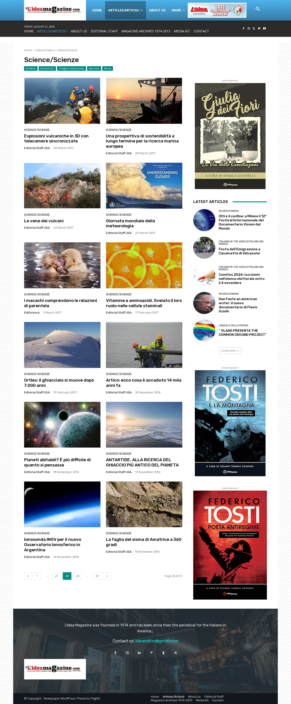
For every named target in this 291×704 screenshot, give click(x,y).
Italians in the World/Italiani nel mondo (241, 242)
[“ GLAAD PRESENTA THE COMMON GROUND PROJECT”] (204, 330)
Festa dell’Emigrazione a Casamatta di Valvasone (239, 251)
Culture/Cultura (45, 50)
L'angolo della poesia (71, 68)
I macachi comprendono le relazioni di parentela (60, 303)
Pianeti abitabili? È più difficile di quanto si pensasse (57, 462)
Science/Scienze (37, 129)
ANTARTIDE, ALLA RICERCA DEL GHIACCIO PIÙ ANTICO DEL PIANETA (142, 462)
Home (28, 50)
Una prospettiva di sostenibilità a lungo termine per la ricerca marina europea (142, 141)
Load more (228, 350)
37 (97, 576)
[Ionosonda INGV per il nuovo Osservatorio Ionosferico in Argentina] (62, 504)
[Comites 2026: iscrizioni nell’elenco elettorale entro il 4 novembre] (204, 275)
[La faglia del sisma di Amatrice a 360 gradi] (144, 504)
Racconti (94, 68)
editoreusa (32, 312)
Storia (107, 68)
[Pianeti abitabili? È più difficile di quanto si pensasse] (62, 425)
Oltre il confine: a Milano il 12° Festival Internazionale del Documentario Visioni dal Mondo (243, 222)
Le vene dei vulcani (44, 220)
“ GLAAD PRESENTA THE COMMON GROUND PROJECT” (243, 333)
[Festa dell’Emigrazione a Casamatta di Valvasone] (204, 248)
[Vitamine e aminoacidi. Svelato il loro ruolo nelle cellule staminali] (144, 265)
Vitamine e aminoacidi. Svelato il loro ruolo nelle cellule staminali (144, 303)
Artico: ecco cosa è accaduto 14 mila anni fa (143, 382)
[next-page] (107, 576)
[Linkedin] (139, 652)
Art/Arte (31, 68)
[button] (258, 9)
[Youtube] (264, 28)
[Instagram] (248, 28)
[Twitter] (254, 28)
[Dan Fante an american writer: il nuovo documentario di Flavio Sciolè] (204, 303)
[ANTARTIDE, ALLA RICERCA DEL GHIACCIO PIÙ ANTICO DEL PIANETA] (144, 425)
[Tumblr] (163, 652)
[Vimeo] (259, 28)
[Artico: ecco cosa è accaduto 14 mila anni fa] (144, 345)
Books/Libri (47, 68)
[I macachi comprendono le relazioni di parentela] (62, 265)
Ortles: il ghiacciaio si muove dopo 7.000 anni (59, 382)
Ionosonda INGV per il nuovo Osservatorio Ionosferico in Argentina (52, 544)
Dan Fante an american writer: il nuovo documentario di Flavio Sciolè (238, 305)
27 (56, 576)
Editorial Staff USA (37, 148)
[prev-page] (28, 576)
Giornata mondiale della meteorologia (130, 223)
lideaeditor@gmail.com (156, 640)
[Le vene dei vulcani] (62, 186)
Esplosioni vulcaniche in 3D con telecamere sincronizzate (56, 138)
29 (77, 576)
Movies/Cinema (229, 211)
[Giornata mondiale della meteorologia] (144, 186)
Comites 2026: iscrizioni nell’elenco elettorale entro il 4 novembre (242, 279)
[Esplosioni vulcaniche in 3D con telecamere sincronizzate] (62, 101)
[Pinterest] (151, 652)
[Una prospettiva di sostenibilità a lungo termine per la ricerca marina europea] (144, 101)
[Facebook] (243, 28)
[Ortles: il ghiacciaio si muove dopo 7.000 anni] (62, 345)
